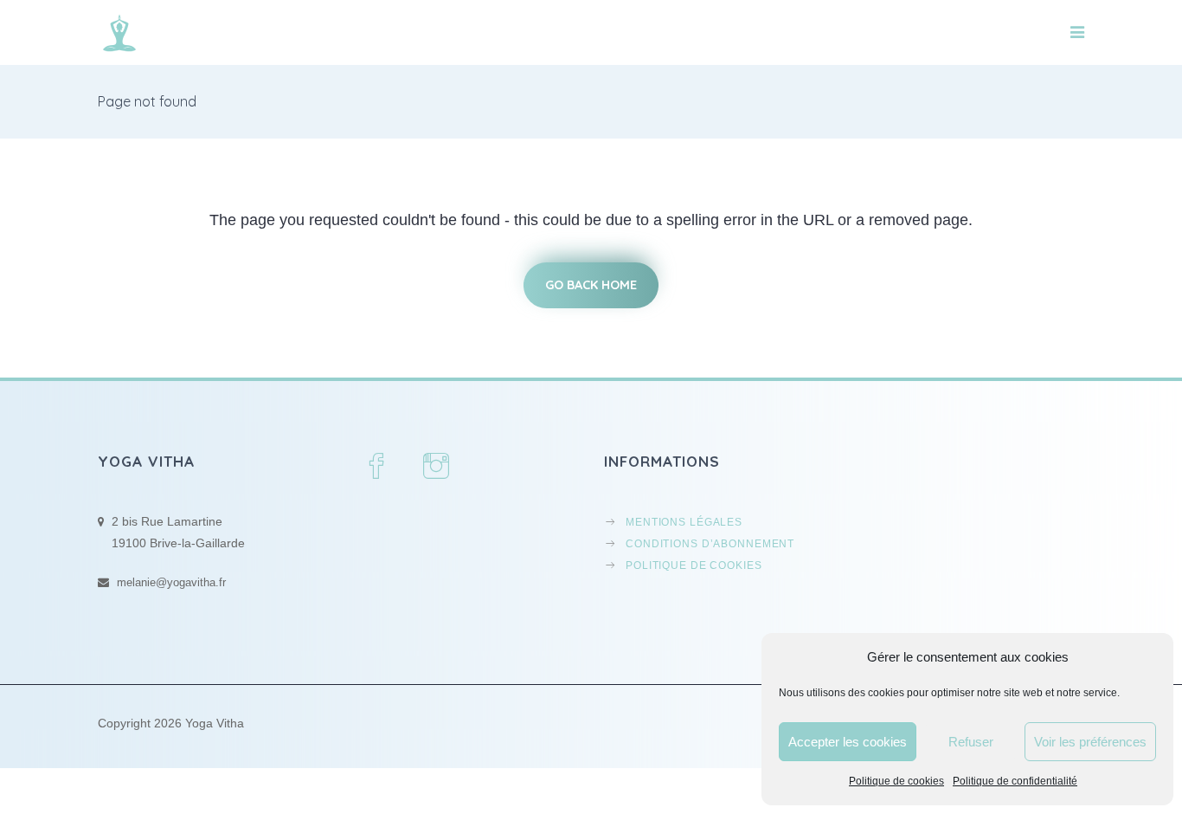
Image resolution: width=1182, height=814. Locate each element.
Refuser (970, 741)
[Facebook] (377, 468)
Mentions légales (684, 521)
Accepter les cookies (847, 741)
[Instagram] (438, 468)
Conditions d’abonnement (710, 543)
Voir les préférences (1090, 741)
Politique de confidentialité (1015, 781)
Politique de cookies (896, 781)
